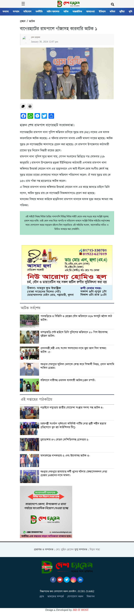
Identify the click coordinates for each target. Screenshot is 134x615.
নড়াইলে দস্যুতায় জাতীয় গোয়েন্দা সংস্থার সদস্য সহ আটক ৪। (71, 408)
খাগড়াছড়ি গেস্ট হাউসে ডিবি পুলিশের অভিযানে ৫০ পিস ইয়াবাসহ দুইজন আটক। (73, 334)
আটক (66, 11)
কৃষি (130, 11)
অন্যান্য (6, 11)
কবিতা (112, 11)
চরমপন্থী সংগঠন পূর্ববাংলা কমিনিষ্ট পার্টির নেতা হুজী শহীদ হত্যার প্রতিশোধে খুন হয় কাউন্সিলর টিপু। (73, 425)
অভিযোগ (27, 11)
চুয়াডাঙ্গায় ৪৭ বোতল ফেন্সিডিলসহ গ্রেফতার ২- (64, 440)
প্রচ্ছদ (22, 21)
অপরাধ (16, 11)
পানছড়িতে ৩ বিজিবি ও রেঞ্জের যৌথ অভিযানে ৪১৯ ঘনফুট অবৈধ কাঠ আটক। (76, 318)
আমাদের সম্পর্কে (55, 596)
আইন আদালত (53, 11)
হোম (41, 596)
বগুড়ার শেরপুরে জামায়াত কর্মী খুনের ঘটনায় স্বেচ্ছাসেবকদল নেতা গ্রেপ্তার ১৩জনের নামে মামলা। (73, 473)
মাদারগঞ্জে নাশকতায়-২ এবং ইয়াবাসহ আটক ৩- (65, 456)
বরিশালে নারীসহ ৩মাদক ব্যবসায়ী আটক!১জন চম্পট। (67, 380)
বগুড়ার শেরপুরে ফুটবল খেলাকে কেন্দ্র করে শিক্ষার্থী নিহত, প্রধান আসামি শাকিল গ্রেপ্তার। (77, 366)
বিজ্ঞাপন (91, 596)
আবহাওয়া (90, 11)
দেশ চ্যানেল (35, 37)
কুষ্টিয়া (122, 11)
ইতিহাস (102, 11)
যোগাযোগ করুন (75, 596)
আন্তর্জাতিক (77, 11)
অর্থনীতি (39, 11)
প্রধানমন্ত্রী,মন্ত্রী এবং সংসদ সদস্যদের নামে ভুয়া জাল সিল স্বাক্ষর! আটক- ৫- (73, 350)
